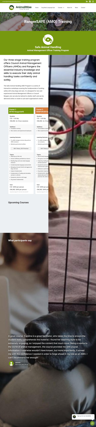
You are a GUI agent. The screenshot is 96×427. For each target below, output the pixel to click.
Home (36, 7)
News (76, 7)
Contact (83, 7)
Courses (60, 7)
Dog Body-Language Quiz (48, 7)
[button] (21, 110)
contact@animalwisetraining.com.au (11, 1)
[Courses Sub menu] (63, 7)
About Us (69, 7)
